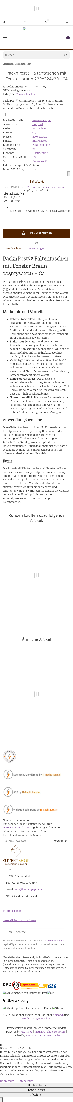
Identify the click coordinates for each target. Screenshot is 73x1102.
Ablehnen (36, 1094)
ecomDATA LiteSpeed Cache (43, 1035)
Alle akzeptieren (36, 1085)
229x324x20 (39, 136)
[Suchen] (67, 55)
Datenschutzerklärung (16, 827)
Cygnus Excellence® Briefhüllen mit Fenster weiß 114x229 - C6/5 (36, 609)
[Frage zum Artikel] (5, 114)
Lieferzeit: (40, 210)
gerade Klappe (41, 144)
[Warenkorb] (68, 37)
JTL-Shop (27, 1031)
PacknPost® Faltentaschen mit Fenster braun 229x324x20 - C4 (36, 728)
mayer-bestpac (41, 120)
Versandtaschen (26, 94)
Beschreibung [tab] (14, 248)
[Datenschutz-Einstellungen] (1, 1099)
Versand (32, 187)
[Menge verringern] (36, 221)
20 (33, 149)
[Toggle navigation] (5, 37)
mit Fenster (39, 140)
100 (34, 157)
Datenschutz (25, 1080)
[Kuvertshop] (36, 37)
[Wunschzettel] (67, 22)
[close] (68, 173)
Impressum (7, 1080)
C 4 (34, 132)
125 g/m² (37, 124)
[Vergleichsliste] (46, 22)
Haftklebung (40, 153)
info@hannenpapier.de (28, 889)
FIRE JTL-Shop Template (50, 1031)
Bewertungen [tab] (36, 248)
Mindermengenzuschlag (55, 187)
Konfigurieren (36, 1090)
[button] (25, 22)
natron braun (40, 128)
